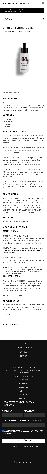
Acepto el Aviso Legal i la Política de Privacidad (22, 432)
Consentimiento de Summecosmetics (23, 447)
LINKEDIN (23, 391)
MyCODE (7, 18)
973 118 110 (23, 380)
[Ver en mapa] (23, 372)
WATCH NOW (12, 325)
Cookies (23, 352)
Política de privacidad (23, 348)
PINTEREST (23, 398)
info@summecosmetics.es (23, 376)
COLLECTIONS (8, 9)
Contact (23, 356)
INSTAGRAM (23, 387)
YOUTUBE (23, 395)
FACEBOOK (23, 384)
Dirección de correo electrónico (21, 420)
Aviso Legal (23, 344)
